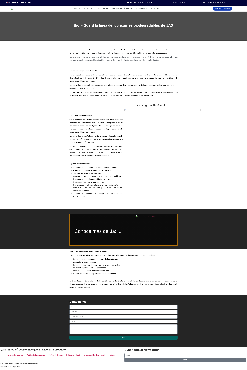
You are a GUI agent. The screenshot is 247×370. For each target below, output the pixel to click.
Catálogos (142, 8)
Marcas (88, 8)
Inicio (77, 8)
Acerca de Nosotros (15, 355)
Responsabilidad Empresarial (94, 355)
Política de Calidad (73, 355)
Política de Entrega (56, 355)
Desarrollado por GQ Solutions (11, 367)
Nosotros (103, 8)
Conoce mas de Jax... (97, 231)
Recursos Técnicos (122, 8)
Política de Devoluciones (36, 355)
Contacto (156, 8)
